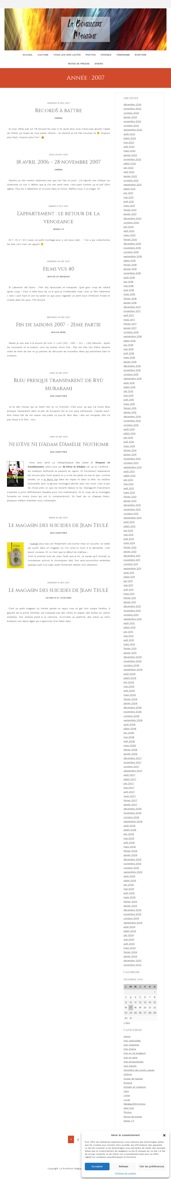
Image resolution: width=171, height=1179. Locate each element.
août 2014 (129, 429)
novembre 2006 (132, 813)
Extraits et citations (58, 598)
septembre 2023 (133, 129)
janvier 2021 (130, 214)
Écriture (140, 54)
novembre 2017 (132, 311)
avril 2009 (129, 690)
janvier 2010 (130, 652)
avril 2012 (129, 538)
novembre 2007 (132, 762)
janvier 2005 (130, 905)
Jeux (126, 1091)
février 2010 (130, 648)
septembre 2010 (133, 619)
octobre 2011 (131, 564)
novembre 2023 (132, 121)
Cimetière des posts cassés (139, 1070)
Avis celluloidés (132, 1040)
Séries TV (58, 229)
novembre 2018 (132, 273)
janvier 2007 (130, 804)
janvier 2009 (130, 703)
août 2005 (129, 876)
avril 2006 (129, 842)
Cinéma (58, 118)
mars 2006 (130, 846)
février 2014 (130, 450)
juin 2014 (128, 437)
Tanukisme (123, 54)
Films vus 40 (58, 269)
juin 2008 (129, 732)
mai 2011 (128, 585)
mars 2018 (129, 294)
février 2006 (130, 851)
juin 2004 (129, 935)
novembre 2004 (132, 914)
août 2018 (129, 277)
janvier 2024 (130, 117)
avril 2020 (129, 231)
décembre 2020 (132, 218)
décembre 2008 (133, 707)
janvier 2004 (130, 956)
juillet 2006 (130, 829)
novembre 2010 (132, 610)
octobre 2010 (131, 614)
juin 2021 (128, 193)
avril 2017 (129, 315)
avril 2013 (129, 488)
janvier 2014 (130, 454)
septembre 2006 (133, 821)
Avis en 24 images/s (58, 276)
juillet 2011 (129, 576)
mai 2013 (128, 484)
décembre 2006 (133, 808)
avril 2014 (129, 441)
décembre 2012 (132, 505)
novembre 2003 (132, 964)
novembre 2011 (132, 560)
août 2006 (129, 825)
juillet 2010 (130, 627)
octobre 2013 (131, 462)
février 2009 (130, 699)
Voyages (106, 54)
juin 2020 (129, 226)
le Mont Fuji (51, 479)
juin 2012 (128, 530)
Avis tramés (130, 1066)
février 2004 (130, 952)
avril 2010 (129, 640)
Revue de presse (79, 63)
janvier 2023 (130, 155)
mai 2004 (129, 939)
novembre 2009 (132, 661)
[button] (164, 1135)
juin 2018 (128, 281)
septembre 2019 (133, 256)
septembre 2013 (133, 467)
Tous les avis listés (67, 54)
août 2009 (129, 673)
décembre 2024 (132, 104)
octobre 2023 (131, 125)
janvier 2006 (130, 855)
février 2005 (130, 901)
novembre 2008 (132, 711)
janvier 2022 (130, 176)
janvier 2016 (130, 361)
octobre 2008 (131, 716)
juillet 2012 (129, 526)
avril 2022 (129, 172)
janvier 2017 (130, 328)
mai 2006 (129, 838)
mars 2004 (130, 948)
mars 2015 (129, 404)
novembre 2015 (132, 370)
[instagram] (8, 4)
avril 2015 (129, 399)
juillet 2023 (130, 138)
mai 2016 (129, 349)
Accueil (28, 54)
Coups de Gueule (133, 1078)
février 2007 (130, 800)
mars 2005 (130, 897)
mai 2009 (129, 686)
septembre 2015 (133, 378)
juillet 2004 (130, 931)
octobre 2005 (131, 867)
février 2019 (130, 264)
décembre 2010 (132, 606)
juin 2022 (129, 167)
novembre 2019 (132, 247)
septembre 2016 (133, 336)
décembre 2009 (133, 657)
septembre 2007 (133, 770)
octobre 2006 (131, 817)
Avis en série (58, 332)
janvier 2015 (130, 412)
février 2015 (130, 408)
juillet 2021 (129, 188)
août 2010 (129, 623)
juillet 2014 (129, 433)
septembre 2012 (133, 517)
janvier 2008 (130, 753)
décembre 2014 (132, 416)
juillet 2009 (130, 678)
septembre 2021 (133, 184)
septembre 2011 (132, 568)
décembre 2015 (132, 366)
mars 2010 (129, 644)
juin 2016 (128, 345)
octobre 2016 (131, 332)
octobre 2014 (131, 425)
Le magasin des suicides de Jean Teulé (58, 525)
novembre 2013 (132, 458)
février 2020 (130, 239)
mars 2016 (129, 357)
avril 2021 (129, 201)
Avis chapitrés (58, 396)
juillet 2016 (130, 340)
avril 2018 (129, 290)
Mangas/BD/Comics (135, 1104)
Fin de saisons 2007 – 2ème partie (58, 324)
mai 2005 (129, 889)
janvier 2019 (130, 269)
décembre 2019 (132, 243)
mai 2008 (129, 737)
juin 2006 (129, 834)
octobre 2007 (131, 766)
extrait (34, 543)
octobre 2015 (131, 374)
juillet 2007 (130, 779)
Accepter (97, 1166)
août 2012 (129, 522)
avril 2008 (129, 741)
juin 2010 (128, 631)
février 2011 (130, 598)
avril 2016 (129, 353)
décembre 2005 (132, 859)
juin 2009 (129, 682)
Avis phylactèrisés (133, 1061)
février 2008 (130, 749)
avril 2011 (128, 589)
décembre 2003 (132, 960)
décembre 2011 (132, 555)
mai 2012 (128, 534)
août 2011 (129, 572)
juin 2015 (128, 391)
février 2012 (130, 547)
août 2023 (129, 134)
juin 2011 (128, 581)
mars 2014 (129, 446)
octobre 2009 (131, 665)
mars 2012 (129, 543)
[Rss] (14, 4)
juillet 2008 (130, 728)
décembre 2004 (132, 910)
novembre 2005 (132, 863)
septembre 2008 (133, 720)
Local (127, 1099)
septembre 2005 (133, 872)
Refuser (123, 1166)
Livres (127, 1095)
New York (129, 1108)
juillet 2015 (129, 387)
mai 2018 (129, 285)
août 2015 (129, 383)
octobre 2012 (131, 513)
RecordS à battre (58, 110)
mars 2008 (130, 745)
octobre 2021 (131, 180)
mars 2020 (130, 235)
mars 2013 (129, 492)
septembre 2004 (133, 922)
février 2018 (130, 298)
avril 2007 (129, 791)
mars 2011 (129, 593)
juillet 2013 (129, 475)
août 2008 (129, 724)
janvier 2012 (130, 551)
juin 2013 (128, 479)
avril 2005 (129, 893)
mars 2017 (129, 319)
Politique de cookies (125, 1173)
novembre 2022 (132, 159)
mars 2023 (129, 150)
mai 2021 (128, 197)
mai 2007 (129, 787)
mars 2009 (130, 695)
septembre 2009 (133, 669)
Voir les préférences (151, 1166)
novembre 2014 (132, 420)
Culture (43, 54)
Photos (91, 54)
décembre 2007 (133, 758)
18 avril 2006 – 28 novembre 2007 (58, 162)
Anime (127, 1036)
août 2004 (129, 926)
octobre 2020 (131, 222)
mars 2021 (129, 205)
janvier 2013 (130, 500)
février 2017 (130, 323)
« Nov (127, 1022)
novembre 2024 (132, 108)
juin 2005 (129, 884)
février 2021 (130, 209)
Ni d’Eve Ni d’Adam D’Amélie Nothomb (58, 444)
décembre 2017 (132, 307)
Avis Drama (130, 1049)
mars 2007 (130, 796)
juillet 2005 (130, 880)
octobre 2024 (131, 113)
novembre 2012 (132, 509)
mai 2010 (129, 636)
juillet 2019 (130, 260)
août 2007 (129, 775)
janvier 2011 (130, 602)
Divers (99, 63)
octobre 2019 (131, 252)
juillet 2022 (130, 163)
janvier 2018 (130, 302)
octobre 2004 (131, 918)
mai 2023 (129, 142)
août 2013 (129, 471)
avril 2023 (129, 146)
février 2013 (130, 496)
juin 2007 (129, 783)
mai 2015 (128, 395)
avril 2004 (129, 943)
